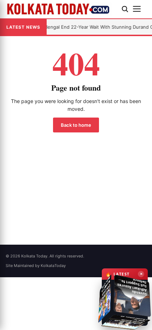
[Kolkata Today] (61, 9)
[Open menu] (139, 9)
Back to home (76, 125)
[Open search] (124, 9)
